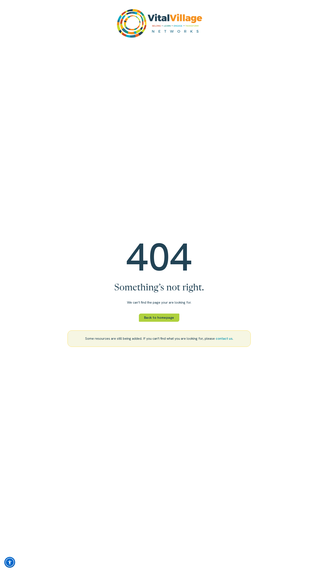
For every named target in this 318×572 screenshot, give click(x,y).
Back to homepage (159, 317)
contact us (224, 338)
